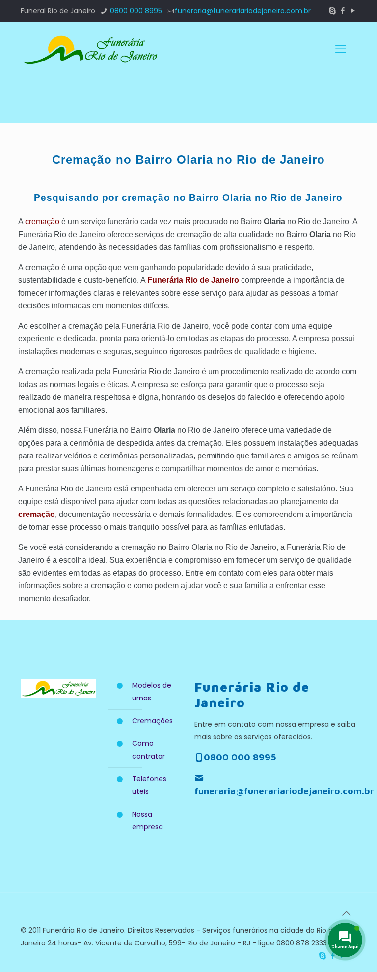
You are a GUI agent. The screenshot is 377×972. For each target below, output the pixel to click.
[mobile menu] (340, 49)
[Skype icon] (332, 10)
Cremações (152, 721)
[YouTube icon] (352, 10)
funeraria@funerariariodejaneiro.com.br (243, 11)
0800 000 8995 (135, 11)
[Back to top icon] (346, 913)
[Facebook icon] (342, 10)
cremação (42, 221)
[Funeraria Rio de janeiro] (89, 49)
